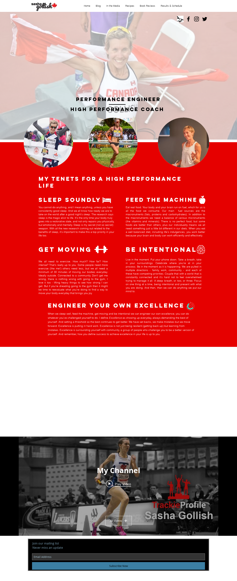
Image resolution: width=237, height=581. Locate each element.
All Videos (116, 520)
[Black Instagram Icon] (196, 19)
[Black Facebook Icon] (188, 19)
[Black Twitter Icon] (204, 19)
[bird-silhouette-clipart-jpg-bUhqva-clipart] (180, 19)
